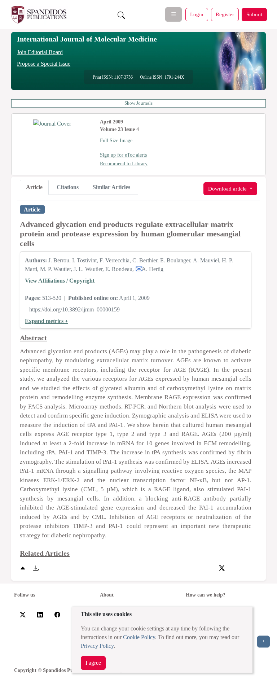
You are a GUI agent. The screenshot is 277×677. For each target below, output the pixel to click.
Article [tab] (34, 187)
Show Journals (138, 103)
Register (225, 14)
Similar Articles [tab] (111, 187)
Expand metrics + (46, 321)
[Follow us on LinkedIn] (40, 614)
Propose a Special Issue (43, 64)
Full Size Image (116, 140)
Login (196, 14)
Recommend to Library (124, 163)
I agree (93, 663)
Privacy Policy (97, 646)
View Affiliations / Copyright (59, 281)
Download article (228, 188)
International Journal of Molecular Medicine (87, 39)
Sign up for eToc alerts (123, 155)
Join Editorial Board (40, 52)
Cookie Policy (139, 637)
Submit (254, 14)
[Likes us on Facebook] (57, 614)
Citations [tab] (68, 187)
